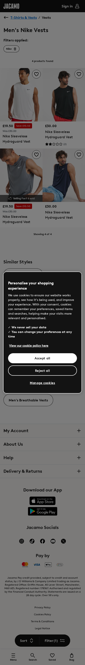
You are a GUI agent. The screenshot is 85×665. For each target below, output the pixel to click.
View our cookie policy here (28, 345)
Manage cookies (42, 383)
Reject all (42, 370)
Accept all (42, 358)
